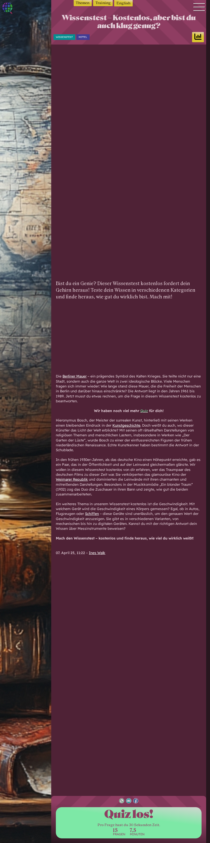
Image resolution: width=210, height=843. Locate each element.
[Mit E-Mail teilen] (128, 801)
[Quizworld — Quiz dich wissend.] (15, 9)
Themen (82, 3)
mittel (83, 37)
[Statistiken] (198, 37)
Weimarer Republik (72, 479)
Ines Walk (97, 552)
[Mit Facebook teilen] (135, 801)
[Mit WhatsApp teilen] (121, 801)
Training (103, 3)
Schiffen (92, 513)
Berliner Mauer (74, 376)
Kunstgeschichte (126, 425)
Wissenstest (64, 37)
